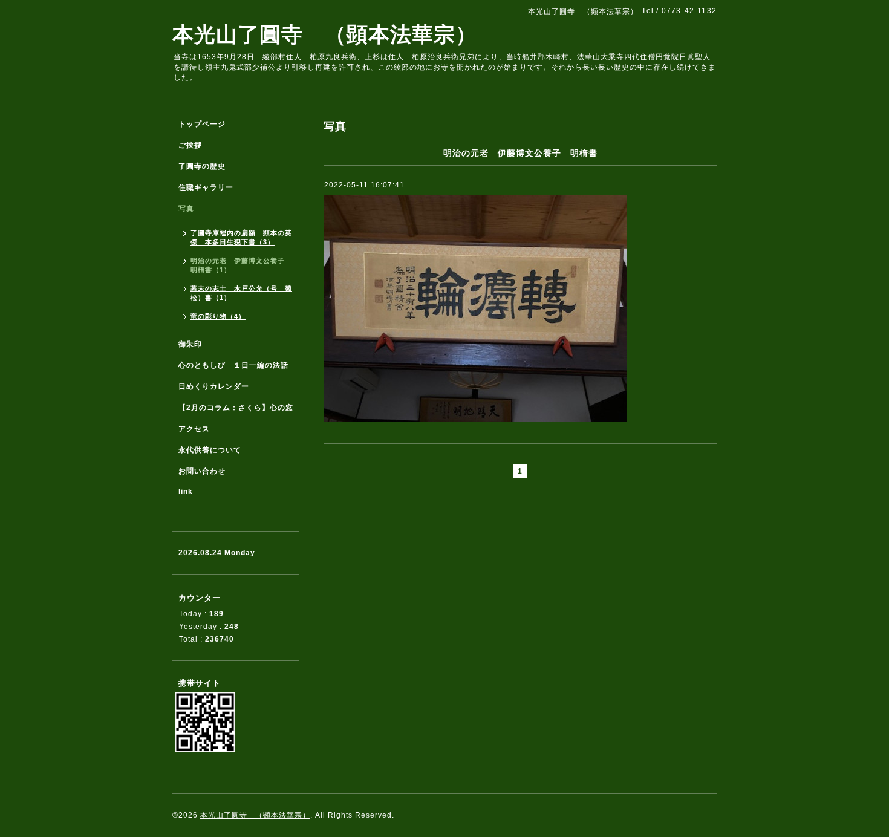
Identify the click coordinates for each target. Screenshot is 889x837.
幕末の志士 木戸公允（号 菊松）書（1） (241, 293)
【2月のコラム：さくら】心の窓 (235, 407)
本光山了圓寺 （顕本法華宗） (324, 34)
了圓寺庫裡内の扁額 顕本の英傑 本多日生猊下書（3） (241, 237)
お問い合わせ (202, 471)
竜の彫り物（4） (218, 316)
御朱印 (190, 344)
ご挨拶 (190, 145)
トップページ (202, 124)
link (185, 491)
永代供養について (209, 450)
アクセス (194, 429)
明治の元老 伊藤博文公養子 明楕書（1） (241, 265)
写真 (186, 208)
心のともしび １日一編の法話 (233, 365)
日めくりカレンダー (213, 386)
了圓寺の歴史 (202, 166)
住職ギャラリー (209, 187)
